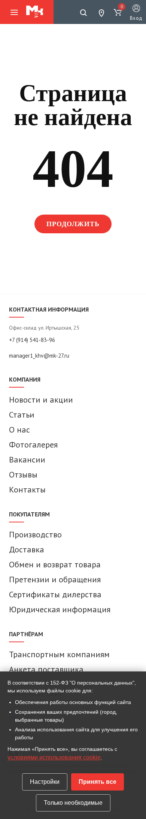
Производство (35, 534)
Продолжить (73, 224)
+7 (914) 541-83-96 (32, 339)
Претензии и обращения (55, 579)
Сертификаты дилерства (55, 594)
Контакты (27, 489)
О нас (19, 429)
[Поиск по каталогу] (83, 13)
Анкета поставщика (46, 669)
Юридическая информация (59, 609)
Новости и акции (41, 399)
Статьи (21, 414)
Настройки (45, 782)
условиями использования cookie (54, 757)
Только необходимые (73, 803)
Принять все (97, 782)
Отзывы (23, 474)
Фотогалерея (33, 444)
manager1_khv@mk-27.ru (39, 355)
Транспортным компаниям (59, 654)
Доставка (26, 549)
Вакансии (27, 459)
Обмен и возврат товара (55, 564)
